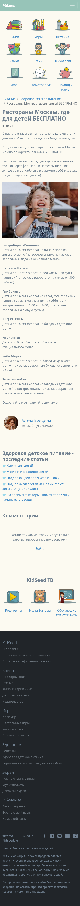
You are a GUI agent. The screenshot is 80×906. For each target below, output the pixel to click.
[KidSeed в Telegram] (52, 836)
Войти (40, 549)
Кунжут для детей (20, 465)
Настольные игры (16, 723)
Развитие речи (13, 806)
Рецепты (9, 751)
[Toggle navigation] (72, 5)
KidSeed (8, 5)
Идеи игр (9, 717)
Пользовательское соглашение (26, 655)
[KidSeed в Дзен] (44, 836)
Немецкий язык (14, 819)
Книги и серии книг (17, 689)
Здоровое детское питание (40, 99)
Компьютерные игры (18, 778)
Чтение (7, 683)
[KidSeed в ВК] (59, 836)
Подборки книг (13, 677)
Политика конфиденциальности (26, 661)
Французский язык (16, 812)
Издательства (12, 701)
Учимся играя (12, 729)
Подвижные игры (15, 735)
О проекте (10, 649)
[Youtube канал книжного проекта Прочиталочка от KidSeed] (67, 836)
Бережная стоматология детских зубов (32, 763)
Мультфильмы (13, 785)
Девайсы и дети (14, 791)
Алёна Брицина (36, 420)
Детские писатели (16, 695)
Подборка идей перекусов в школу (33, 478)
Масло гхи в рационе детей (27, 472)
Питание (9, 99)
